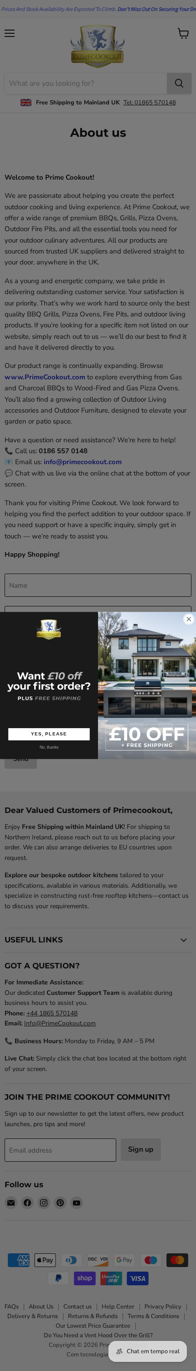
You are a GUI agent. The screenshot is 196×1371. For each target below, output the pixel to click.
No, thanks (49, 747)
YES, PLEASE (49, 734)
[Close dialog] (189, 619)
